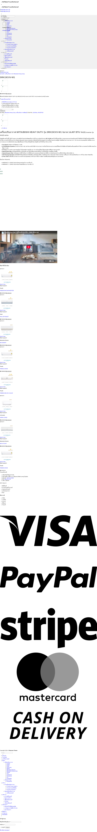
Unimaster (9, 37)
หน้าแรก (4, 15)
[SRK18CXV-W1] (5, 85)
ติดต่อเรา (4, 68)
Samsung (9, 25)
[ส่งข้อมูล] (2, 754)
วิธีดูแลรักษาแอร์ (8, 57)
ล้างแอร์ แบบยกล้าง (11, 47)
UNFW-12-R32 (3, 417)
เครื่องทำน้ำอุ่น (7, 38)
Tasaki (8, 30)
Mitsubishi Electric (11, 28)
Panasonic (9, 34)
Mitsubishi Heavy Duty (12, 29)
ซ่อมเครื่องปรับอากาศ (9, 49)
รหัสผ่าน (2, 824)
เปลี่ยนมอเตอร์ (10, 51)
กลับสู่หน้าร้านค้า (6, 30)
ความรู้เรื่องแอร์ (8, 54)
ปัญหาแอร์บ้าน (7, 55)
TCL (8, 32)
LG (7, 35)
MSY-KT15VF (3, 443)
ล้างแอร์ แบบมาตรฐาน (12, 44)
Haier (8, 24)
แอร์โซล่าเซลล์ (5, 18)
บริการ (3, 41)
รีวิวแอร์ (6, 59)
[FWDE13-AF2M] (7, 361)
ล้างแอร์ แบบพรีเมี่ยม (12, 46)
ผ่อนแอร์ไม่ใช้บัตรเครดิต (10, 63)
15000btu (35, 112)
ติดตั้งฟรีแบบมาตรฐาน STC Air (9, 102)
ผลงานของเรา (7, 67)
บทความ (4, 52)
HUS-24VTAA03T (4, 316)
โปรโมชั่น (4, 16)
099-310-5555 (10, 478)
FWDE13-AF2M (4, 368)
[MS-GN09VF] (7, 335)
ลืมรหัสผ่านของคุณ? (5, 830)
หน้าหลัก (2, 73)
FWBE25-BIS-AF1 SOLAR (6, 393)
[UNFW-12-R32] (7, 410)
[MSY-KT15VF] (7, 436)
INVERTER (40, 112)
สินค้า (3, 19)
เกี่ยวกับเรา (4, 62)
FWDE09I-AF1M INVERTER (7, 290)
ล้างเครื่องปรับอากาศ (9, 42)
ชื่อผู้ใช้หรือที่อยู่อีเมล (5, 821)
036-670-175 (7, 479)
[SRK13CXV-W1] (5, 91)
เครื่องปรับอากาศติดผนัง (21, 112)
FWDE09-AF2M (4, 468)
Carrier (8, 22)
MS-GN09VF (3, 342)
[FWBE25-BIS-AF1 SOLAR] (7, 385)
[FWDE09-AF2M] (7, 460)
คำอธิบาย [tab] (4, 128)
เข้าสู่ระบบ (7, 827)
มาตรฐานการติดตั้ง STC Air (10, 65)
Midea (8, 27)
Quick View (2, 284)
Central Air (9, 33)
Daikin (8, 23)
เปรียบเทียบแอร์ (8, 60)
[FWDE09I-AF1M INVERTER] (7, 283)
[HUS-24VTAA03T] (7, 309)
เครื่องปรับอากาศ (8, 20)
